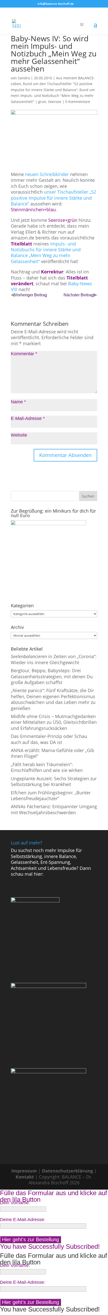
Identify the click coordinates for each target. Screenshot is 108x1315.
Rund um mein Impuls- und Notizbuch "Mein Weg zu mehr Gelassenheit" (53, 95)
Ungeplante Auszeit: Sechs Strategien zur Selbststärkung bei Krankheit (54, 781)
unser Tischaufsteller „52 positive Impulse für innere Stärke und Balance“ (53, 198)
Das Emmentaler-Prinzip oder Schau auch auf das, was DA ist (49, 739)
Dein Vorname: (15, 1202)
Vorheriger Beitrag (31, 295)
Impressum (24, 1171)
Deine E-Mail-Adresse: (22, 1219)
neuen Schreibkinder (46, 174)
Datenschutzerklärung (67, 1171)
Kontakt (25, 1177)
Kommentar (24, 353)
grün (42, 101)
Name (18, 401)
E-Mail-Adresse (28, 418)
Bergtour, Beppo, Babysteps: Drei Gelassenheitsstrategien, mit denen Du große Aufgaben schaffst (52, 676)
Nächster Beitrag (78, 295)
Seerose (54, 101)
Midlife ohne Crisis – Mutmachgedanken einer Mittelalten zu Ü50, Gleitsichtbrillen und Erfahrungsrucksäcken (54, 722)
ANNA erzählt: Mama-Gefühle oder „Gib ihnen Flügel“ (52, 753)
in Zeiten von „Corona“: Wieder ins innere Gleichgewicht (54, 659)
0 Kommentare (77, 101)
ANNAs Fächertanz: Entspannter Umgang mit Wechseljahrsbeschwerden (54, 809)
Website (19, 435)
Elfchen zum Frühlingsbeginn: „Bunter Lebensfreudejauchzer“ (51, 795)
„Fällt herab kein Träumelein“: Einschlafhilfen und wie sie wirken (47, 767)
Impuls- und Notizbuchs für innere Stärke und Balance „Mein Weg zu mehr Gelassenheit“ (46, 252)
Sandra (24, 78)
